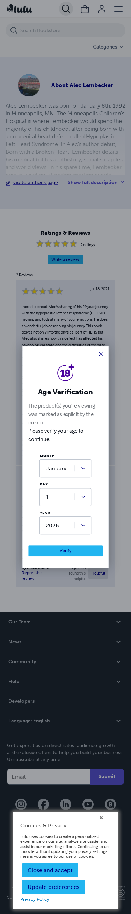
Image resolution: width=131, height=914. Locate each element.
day (44, 485)
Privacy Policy (34, 899)
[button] (101, 354)
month (47, 456)
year (45, 513)
